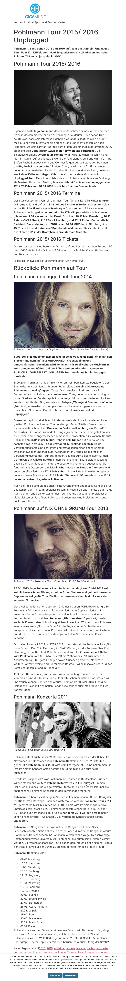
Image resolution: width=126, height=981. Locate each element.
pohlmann (59, 952)
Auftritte (59, 948)
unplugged (102, 952)
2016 (49, 948)
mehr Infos (55, 975)
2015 (42, 948)
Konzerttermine (42, 952)
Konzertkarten (23, 952)
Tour (80, 952)
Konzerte (102, 948)
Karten (91, 948)
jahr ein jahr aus (75, 948)
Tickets (71, 952)
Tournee (89, 952)
